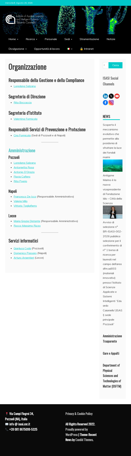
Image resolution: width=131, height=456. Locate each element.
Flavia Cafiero (22, 176)
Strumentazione (89, 39)
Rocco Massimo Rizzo (27, 225)
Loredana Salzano (25, 86)
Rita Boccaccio (23, 102)
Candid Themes (84, 439)
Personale (51, 39)
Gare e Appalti (111, 353)
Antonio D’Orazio (24, 172)
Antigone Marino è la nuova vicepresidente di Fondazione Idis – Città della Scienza (112, 189)
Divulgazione (16, 48)
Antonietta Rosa (24, 167)
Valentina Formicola (25, 118)
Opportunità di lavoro (47, 48)
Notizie (111, 39)
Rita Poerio (20, 181)
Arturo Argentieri (24, 257)
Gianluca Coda (22, 248)
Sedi (67, 39)
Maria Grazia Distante (27, 221)
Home (12, 39)
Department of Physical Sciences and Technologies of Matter (112, 375)
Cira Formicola (22, 135)
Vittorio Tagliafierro (25, 205)
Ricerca (30, 39)
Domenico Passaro (25, 253)
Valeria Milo (20, 201)
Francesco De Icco (25, 196)
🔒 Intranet (87, 48)
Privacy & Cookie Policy (79, 413)
